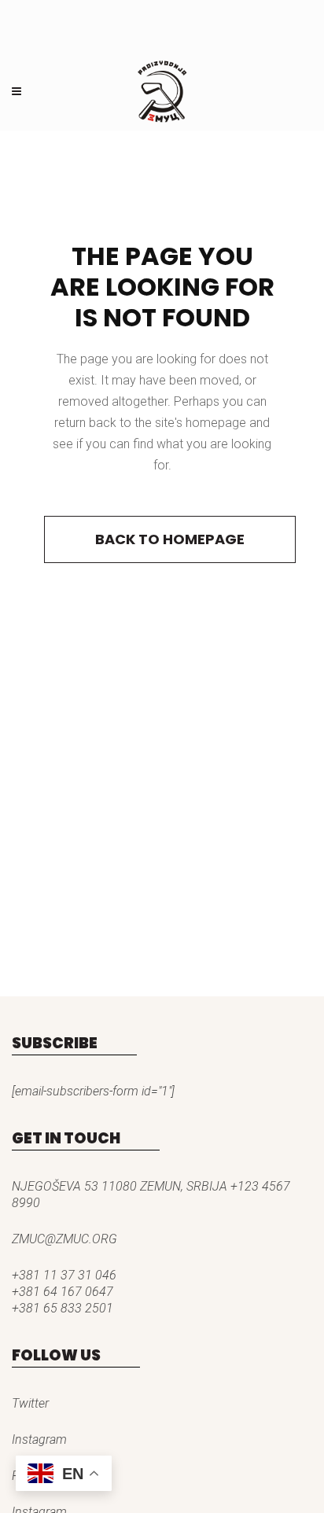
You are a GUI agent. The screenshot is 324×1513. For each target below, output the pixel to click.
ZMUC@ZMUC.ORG (64, 1238)
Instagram (39, 1439)
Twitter (30, 1403)
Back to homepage (170, 539)
